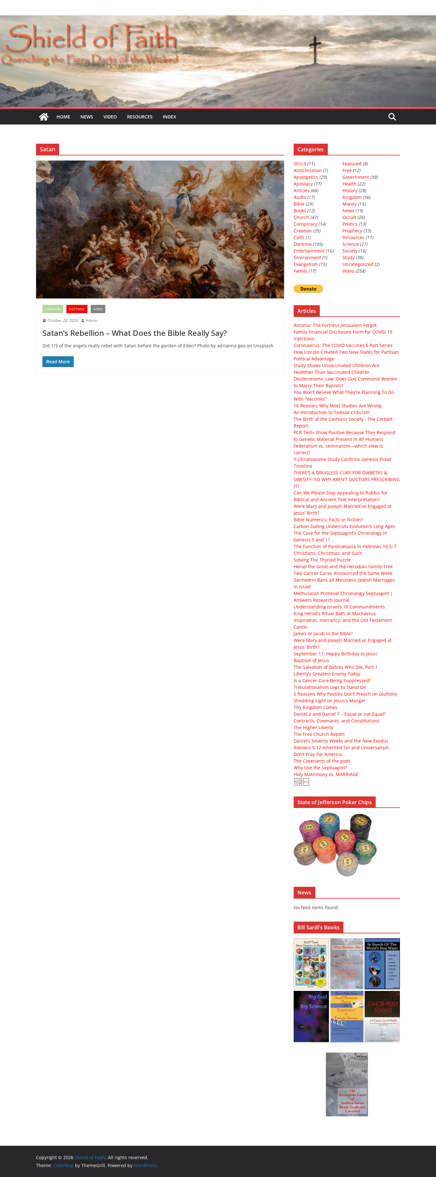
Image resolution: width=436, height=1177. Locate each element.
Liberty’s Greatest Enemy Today (327, 674)
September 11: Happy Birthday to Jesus (335, 654)
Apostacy (303, 184)
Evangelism (306, 264)
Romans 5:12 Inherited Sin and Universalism (341, 747)
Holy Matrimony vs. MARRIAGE (326, 774)
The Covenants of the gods (322, 761)
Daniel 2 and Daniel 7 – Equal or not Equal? (340, 714)
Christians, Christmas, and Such (328, 553)
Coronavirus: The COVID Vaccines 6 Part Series (343, 345)
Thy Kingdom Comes (315, 707)
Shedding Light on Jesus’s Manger (330, 701)
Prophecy (352, 231)
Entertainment (309, 251)
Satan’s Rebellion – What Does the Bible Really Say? (134, 333)
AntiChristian (308, 170)
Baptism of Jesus (311, 660)
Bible (299, 204)
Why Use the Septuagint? (320, 768)
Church (301, 217)
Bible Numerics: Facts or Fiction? (328, 520)
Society (349, 251)
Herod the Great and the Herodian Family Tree (343, 566)
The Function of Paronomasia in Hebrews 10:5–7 (345, 546)
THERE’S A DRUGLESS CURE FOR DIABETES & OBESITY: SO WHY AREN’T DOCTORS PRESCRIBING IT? (347, 479)
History (349, 190)
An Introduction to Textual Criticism (332, 412)
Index (169, 117)
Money (349, 204)
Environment (307, 257)
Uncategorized (357, 264)
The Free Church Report (319, 734)
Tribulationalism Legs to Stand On (330, 687)
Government (355, 177)
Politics (349, 224)
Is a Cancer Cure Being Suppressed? (332, 680)
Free (347, 170)
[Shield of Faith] (43, 116)
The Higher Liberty (313, 727)
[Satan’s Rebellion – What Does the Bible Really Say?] (160, 229)
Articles (302, 190)
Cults (299, 237)
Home (63, 117)
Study (348, 257)
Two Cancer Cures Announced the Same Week (343, 573)
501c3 (300, 164)
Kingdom (352, 197)
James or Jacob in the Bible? (323, 633)
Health (349, 184)
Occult (349, 217)
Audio (300, 197)
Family (300, 271)
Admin (91, 320)
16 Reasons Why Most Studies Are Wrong (337, 406)
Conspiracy (305, 224)
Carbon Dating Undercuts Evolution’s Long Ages (344, 526)
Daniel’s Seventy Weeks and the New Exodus (341, 741)
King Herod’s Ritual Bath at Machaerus (335, 613)
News (86, 117)
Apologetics (306, 177)
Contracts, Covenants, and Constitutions (337, 721)
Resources (140, 117)
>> (306, 782)
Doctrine (77, 309)
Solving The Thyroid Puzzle (322, 560)
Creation (53, 309)
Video (110, 117)
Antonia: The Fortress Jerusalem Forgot (335, 325)
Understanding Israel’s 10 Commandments (339, 607)
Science (350, 244)
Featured (352, 164)
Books (300, 210)
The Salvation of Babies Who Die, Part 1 (336, 667)
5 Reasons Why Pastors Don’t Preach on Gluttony (345, 694)
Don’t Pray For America (318, 754)
